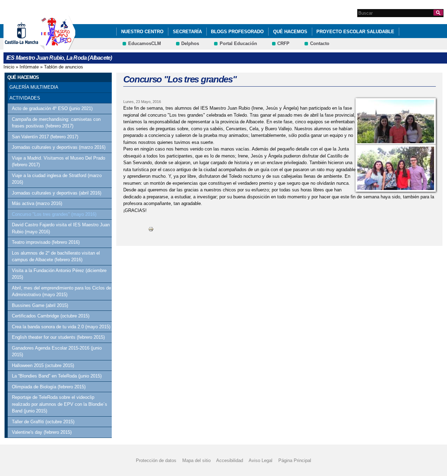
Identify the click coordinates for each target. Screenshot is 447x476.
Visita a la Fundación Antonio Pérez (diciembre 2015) (59, 274)
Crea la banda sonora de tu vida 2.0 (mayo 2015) (61, 326)
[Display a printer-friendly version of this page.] (151, 228)
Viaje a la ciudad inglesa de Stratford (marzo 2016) (57, 179)
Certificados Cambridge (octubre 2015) (50, 315)
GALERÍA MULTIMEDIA (33, 87)
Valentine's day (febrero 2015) (42, 432)
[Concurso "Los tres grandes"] (396, 121)
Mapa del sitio (196, 460)
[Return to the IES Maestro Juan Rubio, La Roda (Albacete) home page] (57, 46)
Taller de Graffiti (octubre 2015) (43, 421)
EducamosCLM (144, 43)
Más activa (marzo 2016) (37, 203)
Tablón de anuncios (63, 66)
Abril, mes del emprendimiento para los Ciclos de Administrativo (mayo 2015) (61, 291)
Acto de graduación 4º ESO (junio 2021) (52, 108)
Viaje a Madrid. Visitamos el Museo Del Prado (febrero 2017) (58, 161)
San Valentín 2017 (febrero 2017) (45, 136)
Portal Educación (238, 43)
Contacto (319, 43)
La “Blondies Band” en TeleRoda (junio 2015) (57, 376)
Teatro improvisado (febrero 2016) (46, 242)
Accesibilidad (229, 460)
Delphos (190, 43)
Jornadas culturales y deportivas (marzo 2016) (58, 147)
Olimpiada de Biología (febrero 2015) (49, 386)
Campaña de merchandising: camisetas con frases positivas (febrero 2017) (56, 123)
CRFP (283, 43)
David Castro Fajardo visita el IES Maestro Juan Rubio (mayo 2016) (61, 228)
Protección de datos (156, 460)
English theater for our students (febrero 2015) (58, 337)
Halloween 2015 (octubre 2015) (43, 365)
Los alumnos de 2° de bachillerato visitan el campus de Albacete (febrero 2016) (56, 256)
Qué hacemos (290, 31)
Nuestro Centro (142, 31)
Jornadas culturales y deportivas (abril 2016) (56, 193)
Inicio (8, 66)
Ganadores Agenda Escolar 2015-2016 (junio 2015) (57, 351)
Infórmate (29, 66)
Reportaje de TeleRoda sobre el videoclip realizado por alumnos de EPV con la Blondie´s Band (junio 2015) (59, 404)
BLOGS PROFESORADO (237, 31)
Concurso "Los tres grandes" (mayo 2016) (54, 214)
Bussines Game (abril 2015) (40, 305)
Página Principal (294, 460)
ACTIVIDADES (24, 98)
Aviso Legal (260, 460)
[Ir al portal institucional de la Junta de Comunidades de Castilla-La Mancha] (30, 46)
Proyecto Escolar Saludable (355, 31)
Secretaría (187, 31)
